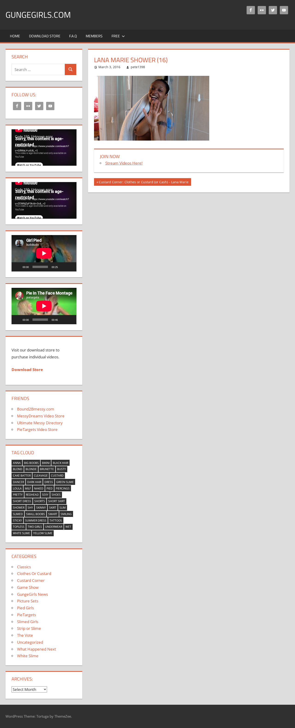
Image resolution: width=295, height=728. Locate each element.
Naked (38, 488)
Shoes (56, 495)
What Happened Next (36, 649)
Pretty (18, 495)
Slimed (18, 514)
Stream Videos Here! (123, 163)
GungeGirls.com (38, 14)
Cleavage (41, 475)
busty (61, 469)
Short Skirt (56, 501)
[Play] (17, 267)
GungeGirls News (32, 594)
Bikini (46, 463)
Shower (18, 508)
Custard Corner (31, 580)
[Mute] (63, 267)
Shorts (39, 501)
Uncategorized (30, 642)
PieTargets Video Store (37, 429)
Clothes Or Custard (34, 573)
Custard (57, 475)
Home (15, 36)
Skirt (52, 508)
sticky (17, 520)
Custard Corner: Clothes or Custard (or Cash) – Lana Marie (144, 183)
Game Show (27, 587)
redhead (32, 495)
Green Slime (65, 482)
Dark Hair (34, 482)
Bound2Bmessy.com (35, 409)
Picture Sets (27, 601)
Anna (17, 463)
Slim (62, 508)
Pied (50, 488)
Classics (24, 566)
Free (116, 36)
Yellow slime (42, 533)
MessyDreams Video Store (41, 416)
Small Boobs (35, 514)
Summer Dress (35, 520)
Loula (17, 488)
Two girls (35, 527)
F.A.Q (73, 36)
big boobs (31, 463)
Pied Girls (25, 607)
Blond (17, 469)
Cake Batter (22, 475)
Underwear (53, 527)
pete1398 (138, 67)
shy (30, 508)
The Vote (25, 635)
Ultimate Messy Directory (40, 422)
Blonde (31, 469)
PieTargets (26, 614)
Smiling (66, 514)
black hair (60, 463)
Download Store (44, 36)
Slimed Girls (27, 621)
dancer (18, 482)
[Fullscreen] (70, 267)
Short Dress (22, 501)
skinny (41, 508)
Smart (52, 514)
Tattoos (56, 520)
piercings (63, 488)
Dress (48, 482)
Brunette (47, 469)
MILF (28, 488)
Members (94, 36)
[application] (44, 147)
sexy (45, 495)
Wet (68, 527)
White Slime (21, 533)
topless (18, 527)
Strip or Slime (29, 628)
